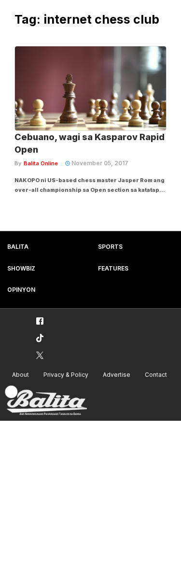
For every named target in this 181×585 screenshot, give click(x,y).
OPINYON (21, 289)
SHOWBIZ (21, 268)
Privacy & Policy (65, 374)
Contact (156, 374)
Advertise (116, 374)
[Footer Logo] (46, 400)
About (20, 374)
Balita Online (41, 163)
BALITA (17, 246)
